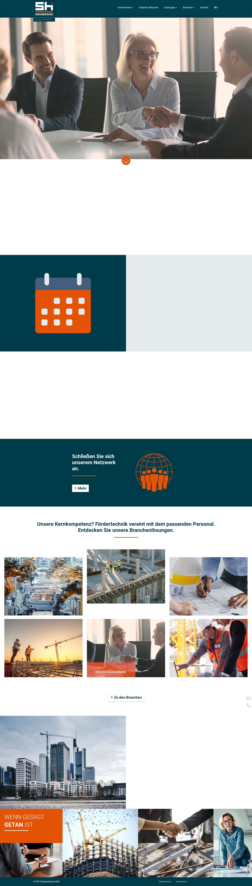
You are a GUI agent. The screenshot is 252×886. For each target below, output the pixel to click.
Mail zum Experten (165, 327)
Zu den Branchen (127, 697)
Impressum (181, 881)
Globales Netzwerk (148, 7)
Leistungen (169, 7)
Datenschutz (165, 881)
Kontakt (204, 7)
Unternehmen (124, 7)
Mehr (81, 488)
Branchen (188, 7)
